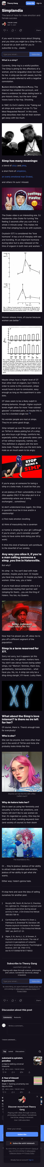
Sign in (39, 3)
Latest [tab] (10, 1051)
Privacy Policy (29, 1153)
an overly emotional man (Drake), (17, 177)
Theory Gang (12, 22)
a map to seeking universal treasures (13, 1065)
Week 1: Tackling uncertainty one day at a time (15, 1085)
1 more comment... (9, 1040)
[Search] (39, 1051)
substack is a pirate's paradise (12, 1059)
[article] (22, 1065)
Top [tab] (4, 1051)
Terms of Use (33, 987)
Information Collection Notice (26, 989)
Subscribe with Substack (23, 1143)
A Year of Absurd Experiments (10, 1079)
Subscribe (30, 3)
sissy (14, 165)
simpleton (21, 171)
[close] (37, 1096)
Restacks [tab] (17, 1017)
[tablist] (12, 1017)
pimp (24, 165)
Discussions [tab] (19, 1051)
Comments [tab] (7, 1017)
